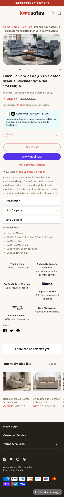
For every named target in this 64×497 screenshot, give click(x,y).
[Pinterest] (24, 459)
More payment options (32, 164)
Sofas (15, 26)
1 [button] (20, 69)
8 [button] (44, 69)
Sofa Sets (26, 26)
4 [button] (30, 69)
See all (53, 363)
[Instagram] (17, 459)
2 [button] (23, 69)
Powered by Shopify (13, 470)
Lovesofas (27, 467)
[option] (32, 49)
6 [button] (37, 69)
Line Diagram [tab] (14, 210)
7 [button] (40, 69)
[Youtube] (11, 459)
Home (6, 26)
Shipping (20, 105)
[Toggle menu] (5, 13)
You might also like (17, 364)
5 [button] (33, 69)
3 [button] (27, 69)
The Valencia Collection (32, 171)
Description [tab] (13, 200)
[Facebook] (4, 459)
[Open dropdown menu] (56, 426)
